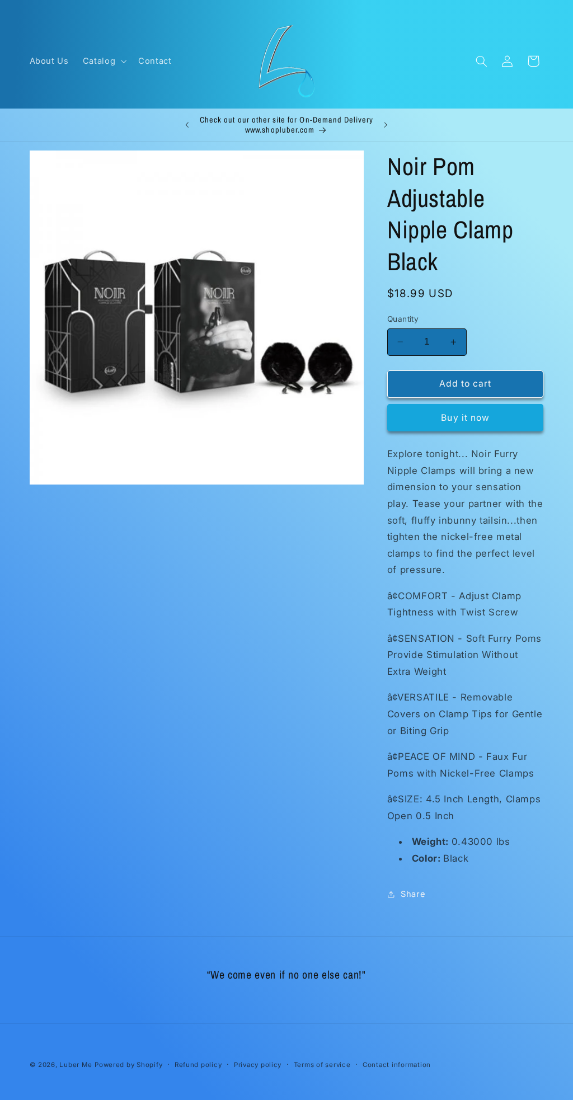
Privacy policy (257, 1065)
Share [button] (413, 894)
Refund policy (198, 1065)
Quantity (403, 318)
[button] (103, 61)
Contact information (397, 1065)
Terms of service (322, 1065)
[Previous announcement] (187, 125)
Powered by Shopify (128, 1065)
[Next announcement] (386, 125)
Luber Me (75, 1065)
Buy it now (465, 417)
